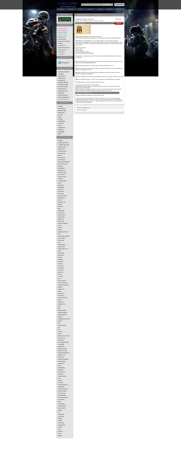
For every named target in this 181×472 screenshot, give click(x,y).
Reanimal (60, 43)
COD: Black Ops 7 (62, 49)
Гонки (59, 117)
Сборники (60, 74)
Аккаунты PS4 (61, 78)
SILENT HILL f (61, 51)
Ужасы (60, 125)
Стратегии (61, 123)
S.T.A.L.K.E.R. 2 (61, 54)
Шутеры (60, 114)
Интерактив (61, 112)
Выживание (61, 131)
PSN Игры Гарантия (63, 82)
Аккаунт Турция (62, 32)
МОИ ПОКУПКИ (119, 4)
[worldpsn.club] (68, 3)
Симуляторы (61, 127)
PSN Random (61, 93)
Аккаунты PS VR (62, 88)
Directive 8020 (61, 37)
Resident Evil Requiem (64, 41)
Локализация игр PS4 (63, 97)
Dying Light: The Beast (64, 47)
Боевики (60, 106)
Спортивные (61, 121)
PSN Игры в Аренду (63, 86)
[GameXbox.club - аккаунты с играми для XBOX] (64, 21)
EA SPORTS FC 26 (62, 45)
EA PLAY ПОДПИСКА (62, 30)
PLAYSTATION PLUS (62, 28)
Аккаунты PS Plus (62, 90)
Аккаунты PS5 (61, 76)
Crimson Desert (62, 39)
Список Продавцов (63, 99)
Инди (59, 134)
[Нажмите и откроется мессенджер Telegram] (63, 65)
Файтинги (60, 129)
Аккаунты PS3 (61, 80)
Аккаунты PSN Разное (63, 71)
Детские (60, 119)
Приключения (62, 110)
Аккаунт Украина (62, 34)
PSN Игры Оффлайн (63, 84)
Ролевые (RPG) (62, 108)
